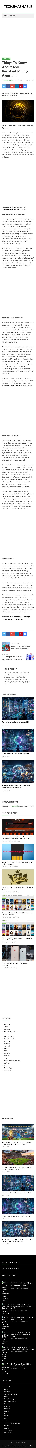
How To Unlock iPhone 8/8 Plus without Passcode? (15, 964)
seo (5, 1058)
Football (7, 1044)
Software (7, 1063)
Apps (6, 1027)
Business (7, 1029)
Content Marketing (10, 1031)
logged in (15, 806)
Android (7, 1024)
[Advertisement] (18, 39)
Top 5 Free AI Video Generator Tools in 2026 (15, 722)
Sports (6, 1065)
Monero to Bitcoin (13, 386)
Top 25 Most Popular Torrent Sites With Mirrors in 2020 (18, 888)
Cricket (6, 1034)
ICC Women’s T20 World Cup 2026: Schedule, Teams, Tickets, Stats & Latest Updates (17, 1143)
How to (6, 1048)
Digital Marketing (10, 1039)
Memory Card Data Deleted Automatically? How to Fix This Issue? (18, 863)
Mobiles (7, 1053)
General (7, 1046)
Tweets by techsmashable (10, 1268)
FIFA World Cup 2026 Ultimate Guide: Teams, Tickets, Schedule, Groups (17, 1168)
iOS (5, 1051)
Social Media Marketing (12, 1061)
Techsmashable (29, 1446)
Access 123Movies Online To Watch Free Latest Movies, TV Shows (17, 914)
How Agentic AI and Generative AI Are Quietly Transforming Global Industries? (17, 1240)
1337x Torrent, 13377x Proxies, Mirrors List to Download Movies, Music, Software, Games (17, 838)
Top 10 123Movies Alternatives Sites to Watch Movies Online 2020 (17, 939)
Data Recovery (9, 1036)
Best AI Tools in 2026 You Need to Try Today (15, 754)
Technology (6, 58)
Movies (6, 1056)
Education (7, 1041)
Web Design (8, 1070)
